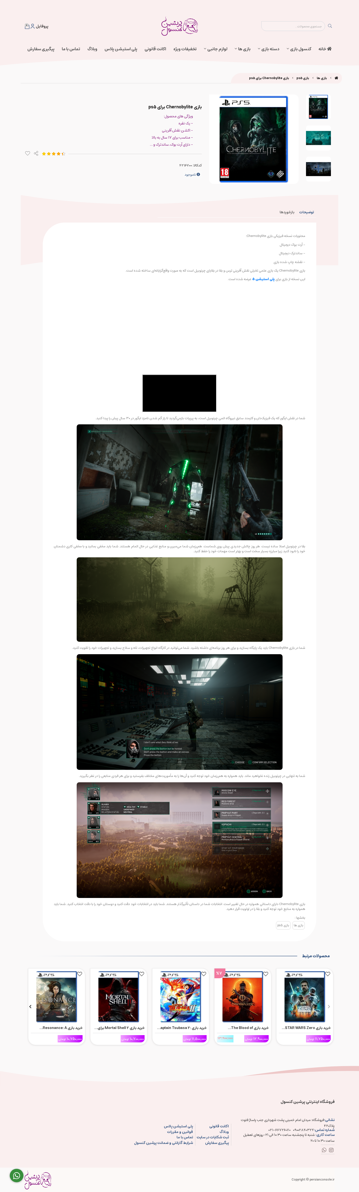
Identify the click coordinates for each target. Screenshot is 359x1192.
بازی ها (244, 49)
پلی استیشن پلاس (121, 49)
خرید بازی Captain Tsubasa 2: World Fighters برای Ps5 (182, 1028)
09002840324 (303, 1130)
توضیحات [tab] (306, 212)
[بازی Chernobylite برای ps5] (37, 1180)
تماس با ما (71, 49)
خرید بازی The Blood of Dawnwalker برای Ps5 (250, 1028)
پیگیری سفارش (40, 49)
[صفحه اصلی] (336, 78)
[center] (330, 26)
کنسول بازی (300, 49)
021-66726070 (280, 1130)
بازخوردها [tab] (287, 212)
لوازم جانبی (217, 49)
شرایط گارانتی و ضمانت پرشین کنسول (163, 1143)
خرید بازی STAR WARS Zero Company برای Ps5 (308, 1028)
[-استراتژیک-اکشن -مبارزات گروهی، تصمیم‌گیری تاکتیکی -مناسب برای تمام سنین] (304, 995)
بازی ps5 (302, 78)
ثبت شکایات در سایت (213, 1137)
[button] (329, 1006)
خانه (322, 49)
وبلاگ (92, 49)
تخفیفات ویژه (185, 49)
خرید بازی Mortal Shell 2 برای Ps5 (121, 1028)
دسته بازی (270, 49)
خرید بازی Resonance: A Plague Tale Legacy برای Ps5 (58, 1028)
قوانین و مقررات (180, 1132)
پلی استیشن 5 (263, 279)
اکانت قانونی (155, 49)
